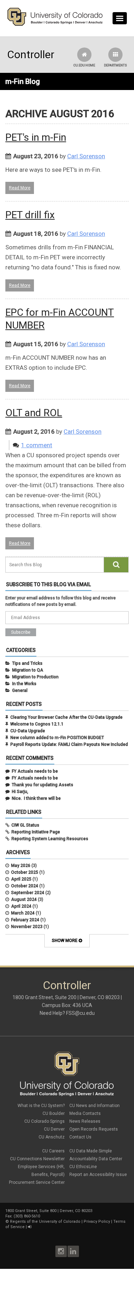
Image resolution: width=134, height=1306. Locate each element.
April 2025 (21, 879)
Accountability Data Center (95, 1158)
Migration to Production (35, 676)
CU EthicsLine (83, 1166)
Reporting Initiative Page (35, 831)
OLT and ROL (33, 413)
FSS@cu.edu (80, 1013)
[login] (29, 1227)
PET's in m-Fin (35, 137)
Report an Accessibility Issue (98, 1174)
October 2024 (24, 885)
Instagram (61, 1251)
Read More (19, 187)
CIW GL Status (25, 825)
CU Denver (54, 1129)
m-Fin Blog (22, 81)
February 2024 (25, 919)
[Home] (55, 24)
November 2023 (27, 926)
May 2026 (20, 865)
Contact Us (80, 1137)
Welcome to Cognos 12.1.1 (37, 724)
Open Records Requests (93, 1129)
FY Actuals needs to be (35, 771)
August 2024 (24, 899)
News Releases (84, 1121)
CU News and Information (94, 1105)
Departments (115, 65)
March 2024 (23, 913)
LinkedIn (73, 1251)
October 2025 (24, 872)
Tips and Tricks (27, 663)
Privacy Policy (97, 1221)
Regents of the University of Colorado (45, 1221)
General (20, 690)
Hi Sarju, (20, 791)
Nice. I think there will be (36, 798)
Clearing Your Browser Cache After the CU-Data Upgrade (66, 717)
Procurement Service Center (37, 1182)
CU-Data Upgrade (27, 730)
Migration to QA (27, 670)
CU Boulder (54, 1113)
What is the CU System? (41, 1105)
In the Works (24, 683)
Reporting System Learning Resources (49, 838)
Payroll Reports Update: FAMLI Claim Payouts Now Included (69, 744)
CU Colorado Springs (44, 1121)
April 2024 (21, 906)
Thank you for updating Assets (42, 784)
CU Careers (53, 1150)
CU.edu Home (84, 65)
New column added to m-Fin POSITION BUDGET (57, 737)
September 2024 (27, 892)
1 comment (36, 445)
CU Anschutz (52, 1137)
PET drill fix (30, 215)
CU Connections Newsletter (37, 1158)
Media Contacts (85, 1113)
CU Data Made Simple (90, 1150)
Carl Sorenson (86, 156)
